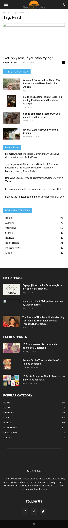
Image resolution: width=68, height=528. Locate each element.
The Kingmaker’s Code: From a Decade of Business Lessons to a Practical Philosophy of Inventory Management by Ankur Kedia (31, 167)
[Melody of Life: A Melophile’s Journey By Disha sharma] (11, 305)
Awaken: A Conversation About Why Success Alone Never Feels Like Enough (41, 83)
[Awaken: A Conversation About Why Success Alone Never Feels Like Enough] (11, 84)
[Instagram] (34, 511)
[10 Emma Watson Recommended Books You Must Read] (11, 348)
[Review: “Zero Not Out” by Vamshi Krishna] (11, 134)
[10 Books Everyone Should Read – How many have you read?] (11, 380)
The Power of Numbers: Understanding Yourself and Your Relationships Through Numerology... (43, 320)
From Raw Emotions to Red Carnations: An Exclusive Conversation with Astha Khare (32, 155)
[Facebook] (25, 511)
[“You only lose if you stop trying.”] (34, 38)
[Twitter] (43, 511)
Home (6, 12)
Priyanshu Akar (10, 62)
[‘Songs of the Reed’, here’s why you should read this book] (11, 118)
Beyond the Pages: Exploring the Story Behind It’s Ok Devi (34, 196)
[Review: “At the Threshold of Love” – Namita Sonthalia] (7, 364)
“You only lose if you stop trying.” (28, 58)
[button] (63, 4)
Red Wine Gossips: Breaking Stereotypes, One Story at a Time (34, 180)
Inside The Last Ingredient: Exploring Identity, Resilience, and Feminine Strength (42, 100)
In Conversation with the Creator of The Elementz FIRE (33, 189)
